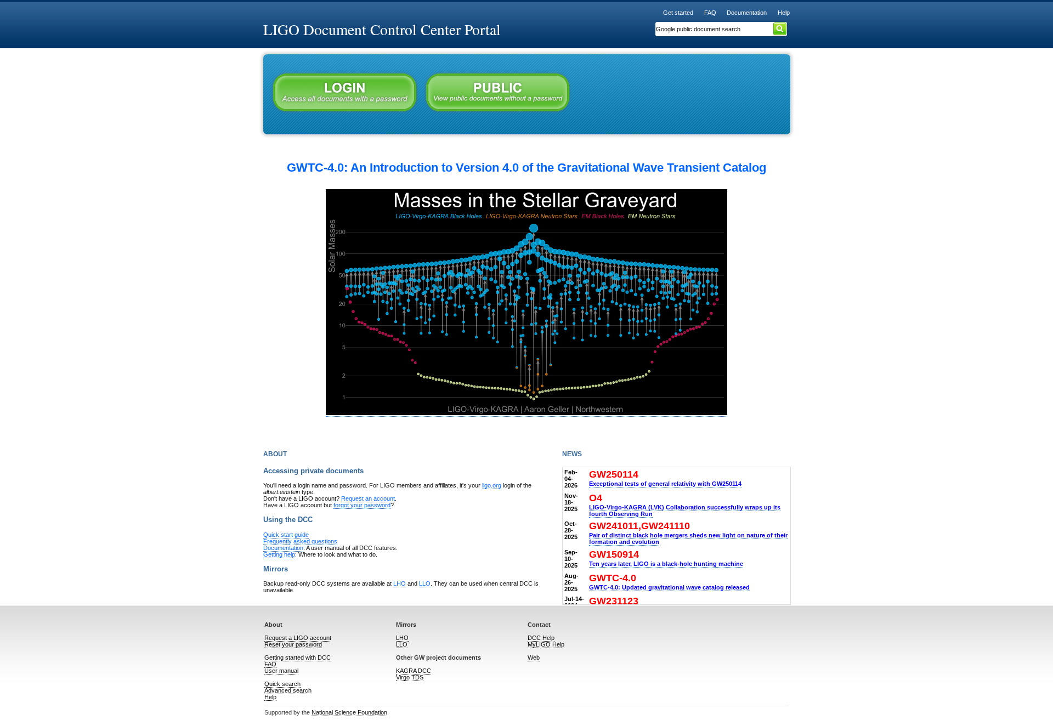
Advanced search (288, 690)
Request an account (368, 498)
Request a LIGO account (297, 637)
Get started (678, 12)
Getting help (279, 554)
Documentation (747, 12)
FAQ (710, 12)
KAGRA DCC (413, 670)
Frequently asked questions (300, 541)
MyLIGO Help (546, 644)
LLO (425, 583)
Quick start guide (286, 534)
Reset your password (293, 644)
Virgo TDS (409, 677)
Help (784, 12)
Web (534, 657)
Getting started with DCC (297, 657)
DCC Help (541, 637)
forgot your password (361, 505)
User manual (281, 670)
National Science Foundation (349, 712)
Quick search (282, 684)
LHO (399, 583)
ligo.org (491, 485)
